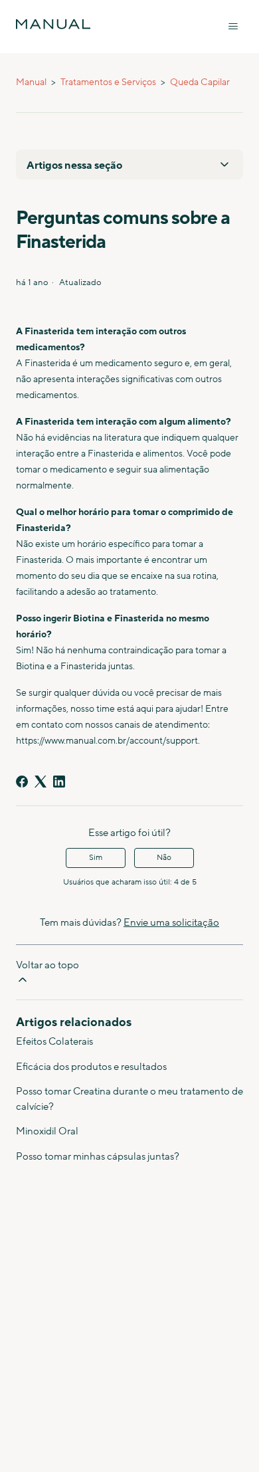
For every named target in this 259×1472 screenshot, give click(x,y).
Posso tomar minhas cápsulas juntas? (97, 1156)
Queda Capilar (200, 82)
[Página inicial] (53, 24)
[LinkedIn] (59, 782)
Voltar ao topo (47, 965)
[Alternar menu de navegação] (233, 27)
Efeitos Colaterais (54, 1041)
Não (164, 858)
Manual (31, 82)
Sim (95, 858)
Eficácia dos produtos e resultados (91, 1067)
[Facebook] (22, 782)
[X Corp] (40, 782)
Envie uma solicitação (171, 922)
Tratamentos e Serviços (108, 82)
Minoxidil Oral (47, 1131)
